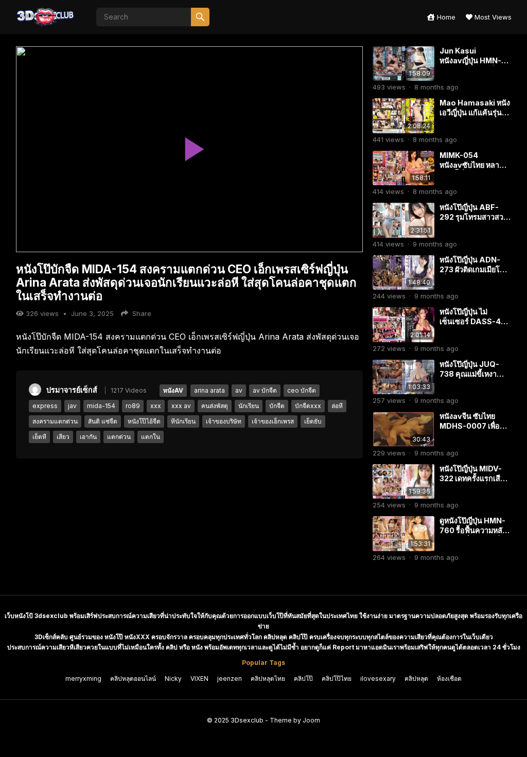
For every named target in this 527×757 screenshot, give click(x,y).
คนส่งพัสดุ (214, 406)
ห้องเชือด (449, 678)
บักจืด (277, 406)
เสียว (63, 437)
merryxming (83, 678)
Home (445, 17)
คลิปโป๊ (303, 678)
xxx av (181, 406)
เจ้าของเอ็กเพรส (273, 421)
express (45, 406)
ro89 (133, 406)
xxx (155, 406)
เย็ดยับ (313, 421)
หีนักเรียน (183, 421)
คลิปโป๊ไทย (337, 678)
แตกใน (150, 437)
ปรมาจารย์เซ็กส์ (71, 389)
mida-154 (101, 406)
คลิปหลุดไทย (268, 678)
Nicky (173, 678)
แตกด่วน (119, 437)
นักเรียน (248, 406)
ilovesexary (378, 678)
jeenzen (229, 678)
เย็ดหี (39, 437)
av (238, 390)
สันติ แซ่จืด (102, 421)
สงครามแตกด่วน (55, 421)
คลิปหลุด (416, 678)
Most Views (492, 17)
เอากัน (88, 437)
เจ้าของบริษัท (223, 421)
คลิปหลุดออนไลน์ (133, 678)
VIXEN (199, 678)
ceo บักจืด (301, 390)
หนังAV (173, 390)
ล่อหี (337, 406)
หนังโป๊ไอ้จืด (144, 421)
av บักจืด (265, 390)
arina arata (209, 390)
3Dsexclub (247, 720)
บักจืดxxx (308, 406)
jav (72, 406)
